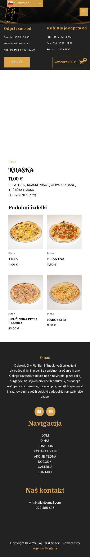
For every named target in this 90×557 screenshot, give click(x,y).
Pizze (12, 162)
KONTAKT (45, 472)
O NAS (45, 441)
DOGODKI (45, 462)
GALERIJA (45, 467)
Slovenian (21, 3)
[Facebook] (39, 411)
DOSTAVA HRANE (45, 451)
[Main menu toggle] (84, 12)
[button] (17, 62)
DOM (45, 435)
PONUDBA (45, 446)
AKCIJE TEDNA (45, 456)
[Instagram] (50, 411)
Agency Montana (45, 548)
